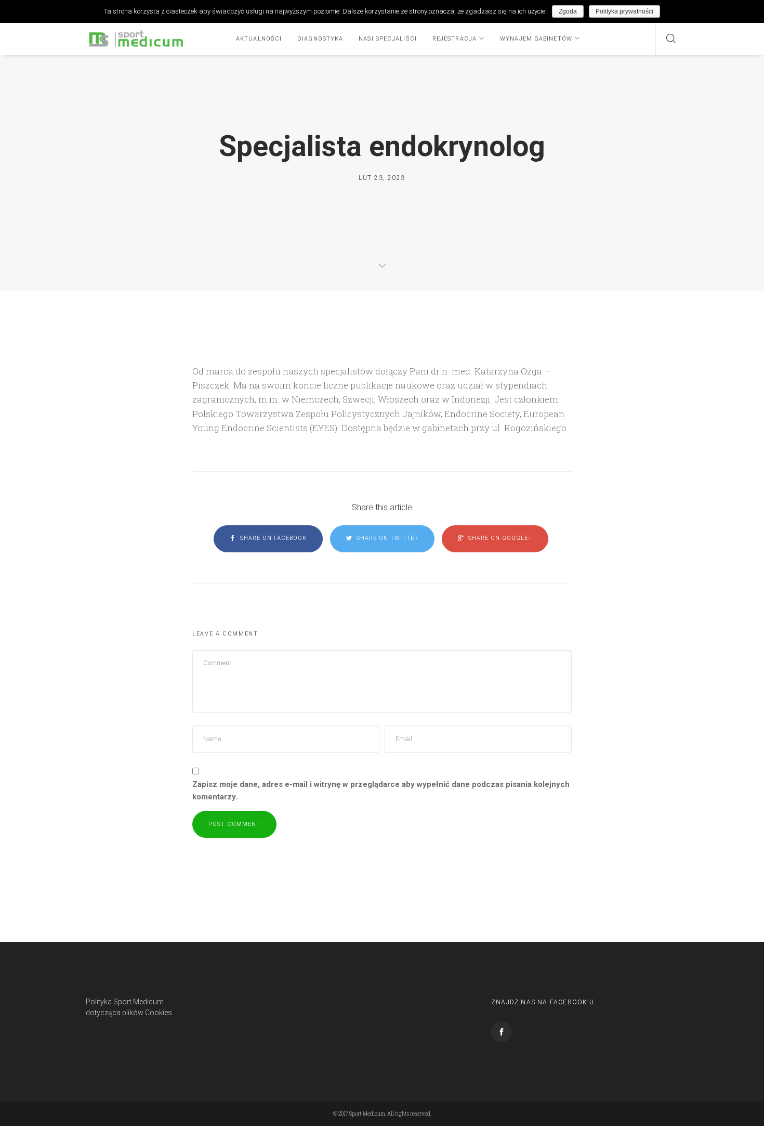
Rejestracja (454, 38)
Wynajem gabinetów (536, 38)
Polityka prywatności (624, 11)
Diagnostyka (320, 38)
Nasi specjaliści (388, 38)
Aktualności (259, 38)
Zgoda (568, 11)
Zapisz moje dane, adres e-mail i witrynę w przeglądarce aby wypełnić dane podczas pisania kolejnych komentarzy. (381, 790)
